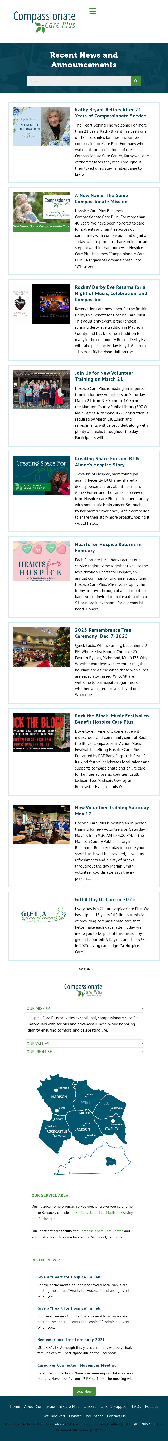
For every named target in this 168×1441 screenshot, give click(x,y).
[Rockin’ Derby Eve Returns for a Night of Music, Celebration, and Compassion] (84, 320)
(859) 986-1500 (145, 1424)
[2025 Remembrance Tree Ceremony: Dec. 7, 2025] (84, 663)
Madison (113, 1212)
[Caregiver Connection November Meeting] (84, 1373)
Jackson (91, 1212)
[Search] (136, 81)
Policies (58, 1424)
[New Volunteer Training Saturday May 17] (84, 843)
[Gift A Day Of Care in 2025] (84, 926)
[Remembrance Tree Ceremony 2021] (84, 1347)
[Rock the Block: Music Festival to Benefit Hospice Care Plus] (84, 752)
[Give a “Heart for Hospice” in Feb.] (84, 1287)
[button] (93, 11)
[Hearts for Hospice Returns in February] (84, 577)
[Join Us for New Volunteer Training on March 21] (84, 406)
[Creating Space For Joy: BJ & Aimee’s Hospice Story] (84, 491)
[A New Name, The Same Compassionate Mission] (84, 231)
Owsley (126, 1212)
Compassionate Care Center (101, 1231)
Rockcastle (47, 1218)
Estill (80, 1212)
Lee (101, 1212)
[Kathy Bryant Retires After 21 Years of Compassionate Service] (84, 142)
